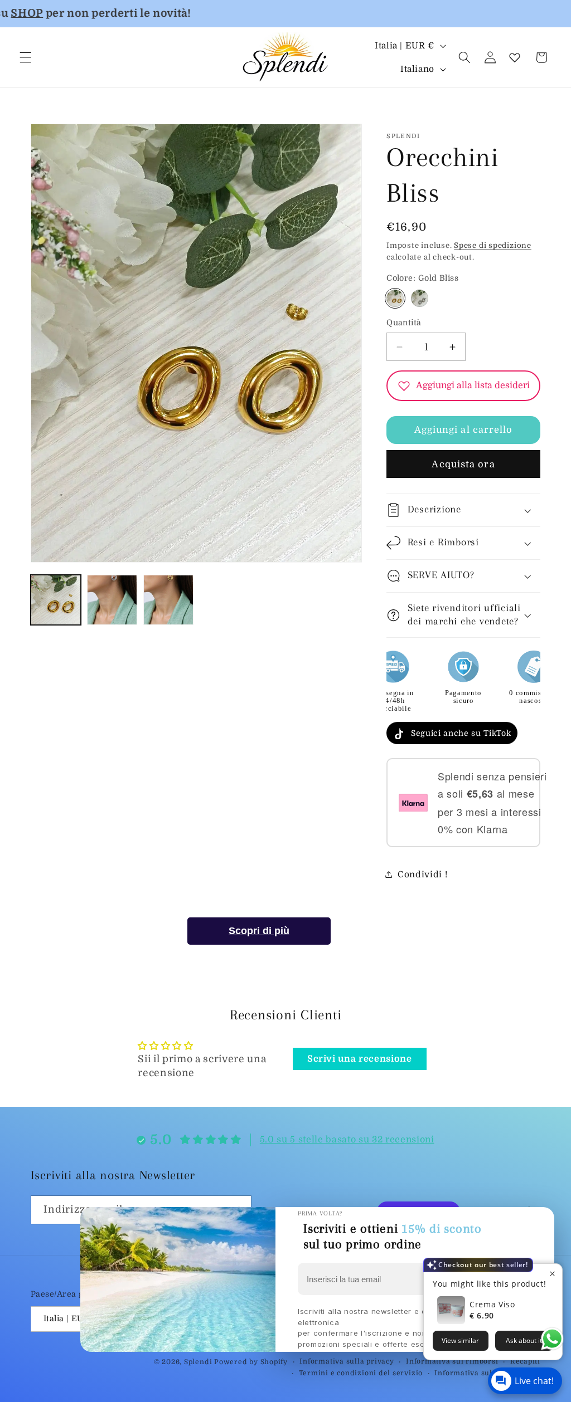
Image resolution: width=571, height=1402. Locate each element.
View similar (460, 1340)
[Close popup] (552, 1273)
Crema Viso (492, 1304)
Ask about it (524, 1340)
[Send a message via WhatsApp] (552, 1339)
